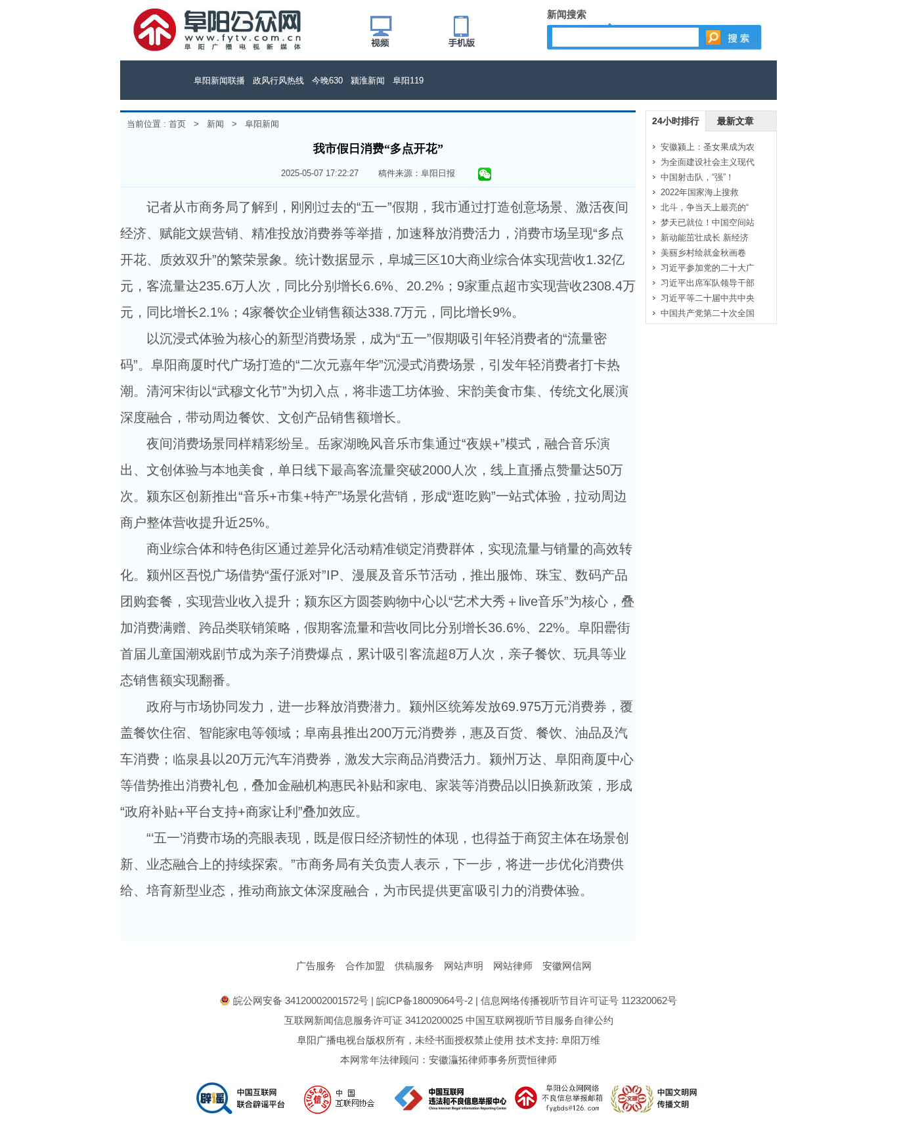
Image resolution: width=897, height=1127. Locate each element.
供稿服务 (414, 965)
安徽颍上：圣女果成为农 (708, 147)
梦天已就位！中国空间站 (708, 222)
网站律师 (513, 965)
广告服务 (316, 965)
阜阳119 (408, 80)
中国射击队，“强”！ (697, 177)
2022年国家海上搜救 (700, 192)
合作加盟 (365, 965)
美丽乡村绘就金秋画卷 (703, 253)
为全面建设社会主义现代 (708, 162)
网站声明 (463, 965)
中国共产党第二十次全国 (708, 313)
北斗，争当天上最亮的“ (705, 207)
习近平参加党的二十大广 (708, 268)
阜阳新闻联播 (219, 80)
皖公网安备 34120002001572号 (300, 1000)
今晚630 (327, 80)
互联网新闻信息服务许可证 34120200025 (373, 1020)
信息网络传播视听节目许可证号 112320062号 (579, 1000)
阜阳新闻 (262, 124)
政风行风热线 (278, 80)
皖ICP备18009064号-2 (424, 1000)
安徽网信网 (567, 965)
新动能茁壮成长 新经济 (705, 237)
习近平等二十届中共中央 (708, 298)
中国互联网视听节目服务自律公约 (539, 1020)
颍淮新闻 (368, 80)
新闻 (215, 124)
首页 (177, 124)
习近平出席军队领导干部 (708, 283)
